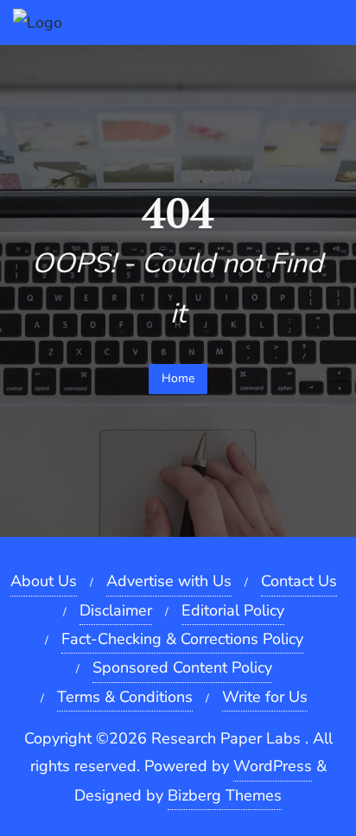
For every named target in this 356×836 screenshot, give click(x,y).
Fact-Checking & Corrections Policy (182, 639)
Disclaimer (115, 610)
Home (178, 378)
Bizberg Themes (225, 795)
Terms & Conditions (125, 696)
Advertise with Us (169, 581)
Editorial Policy (232, 610)
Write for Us (265, 696)
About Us (43, 581)
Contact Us (299, 581)
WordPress (272, 766)
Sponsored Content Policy (182, 667)
